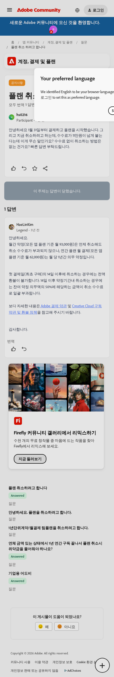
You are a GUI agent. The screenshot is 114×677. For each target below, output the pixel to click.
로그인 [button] (46, 97)
